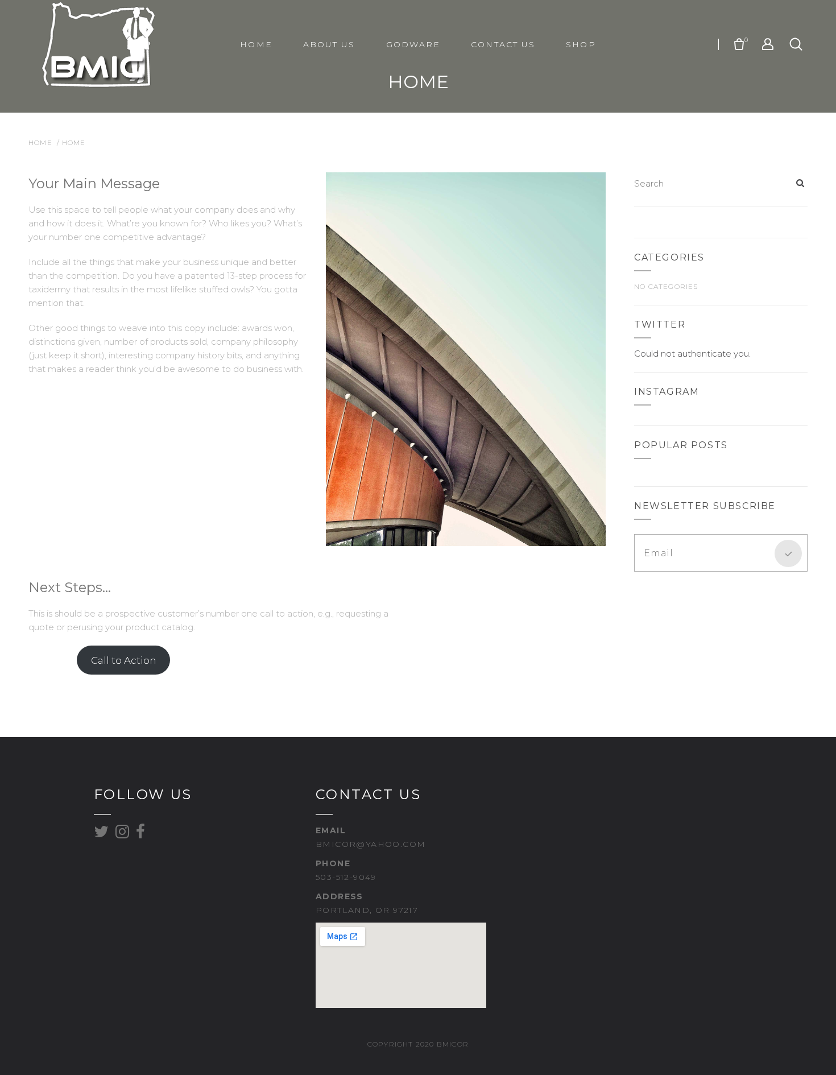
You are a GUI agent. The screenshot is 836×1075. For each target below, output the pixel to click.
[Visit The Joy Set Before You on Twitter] (101, 834)
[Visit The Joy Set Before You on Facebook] (141, 834)
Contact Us (503, 44)
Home (256, 44)
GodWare (413, 44)
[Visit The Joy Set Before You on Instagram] (122, 834)
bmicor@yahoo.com (370, 844)
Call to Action (123, 660)
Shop (580, 44)
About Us (329, 44)
